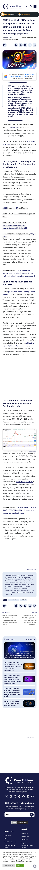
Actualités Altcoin (13, 600)
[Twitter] (21, 45)
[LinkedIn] (25, 45)
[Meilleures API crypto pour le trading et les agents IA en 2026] (29, 703)
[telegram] (11, 796)
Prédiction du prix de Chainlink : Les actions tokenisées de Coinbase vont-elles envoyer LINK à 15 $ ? (12, 692)
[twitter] (6, 796)
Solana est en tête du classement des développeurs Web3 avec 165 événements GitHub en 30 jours (9, 620)
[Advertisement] (19, 379)
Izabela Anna (8, 37)
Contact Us (25, 836)
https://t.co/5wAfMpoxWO (13, 225)
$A (17, 208)
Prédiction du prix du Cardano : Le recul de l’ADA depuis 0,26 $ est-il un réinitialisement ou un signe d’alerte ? (19, 655)
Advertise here (31, 569)
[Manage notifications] (34, 866)
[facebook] (23, 796)
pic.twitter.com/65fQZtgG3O (14, 228)
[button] (35, 6)
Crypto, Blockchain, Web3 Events (27, 845)
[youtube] (32, 796)
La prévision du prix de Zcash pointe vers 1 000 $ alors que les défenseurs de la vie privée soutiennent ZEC (13, 666)
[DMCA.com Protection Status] (19, 822)
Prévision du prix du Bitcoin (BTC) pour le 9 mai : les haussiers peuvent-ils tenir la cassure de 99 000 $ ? (28, 620)
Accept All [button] (20, 865)
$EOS (4, 208)
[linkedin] (28, 796)
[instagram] (15, 796)
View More (30, 639)
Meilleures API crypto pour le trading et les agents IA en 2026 (11, 703)
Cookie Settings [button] (8, 865)
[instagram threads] (19, 796)
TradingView (32, 451)
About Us (25, 833)
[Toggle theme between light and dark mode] (26, 6)
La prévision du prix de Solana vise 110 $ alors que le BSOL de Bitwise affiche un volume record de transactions (12, 679)
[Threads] (30, 45)
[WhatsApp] (34, 45)
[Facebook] (16, 45)
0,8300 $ (14, 127)
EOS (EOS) (23, 600)
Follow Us (25, 839)
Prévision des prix (10, 842)
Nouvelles (7, 835)
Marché (7, 839)
